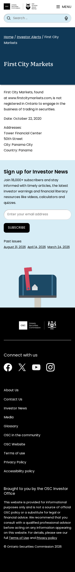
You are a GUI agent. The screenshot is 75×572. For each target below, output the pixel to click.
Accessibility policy (19, 471)
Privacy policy (47, 538)
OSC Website (14, 444)
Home (9, 37)
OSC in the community (22, 435)
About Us (11, 390)
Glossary (11, 426)
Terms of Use (19, 538)
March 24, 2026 (59, 247)
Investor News (15, 408)
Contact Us (13, 399)
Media (9, 417)
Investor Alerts (29, 37)
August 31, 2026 (15, 247)
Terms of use (14, 453)
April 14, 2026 (37, 247)
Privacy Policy (15, 462)
